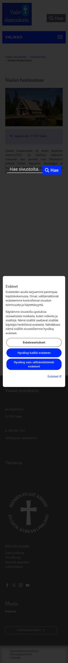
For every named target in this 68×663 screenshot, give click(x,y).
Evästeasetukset (34, 342)
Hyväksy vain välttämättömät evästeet (34, 364)
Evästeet (55, 376)
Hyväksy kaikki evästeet (34, 353)
